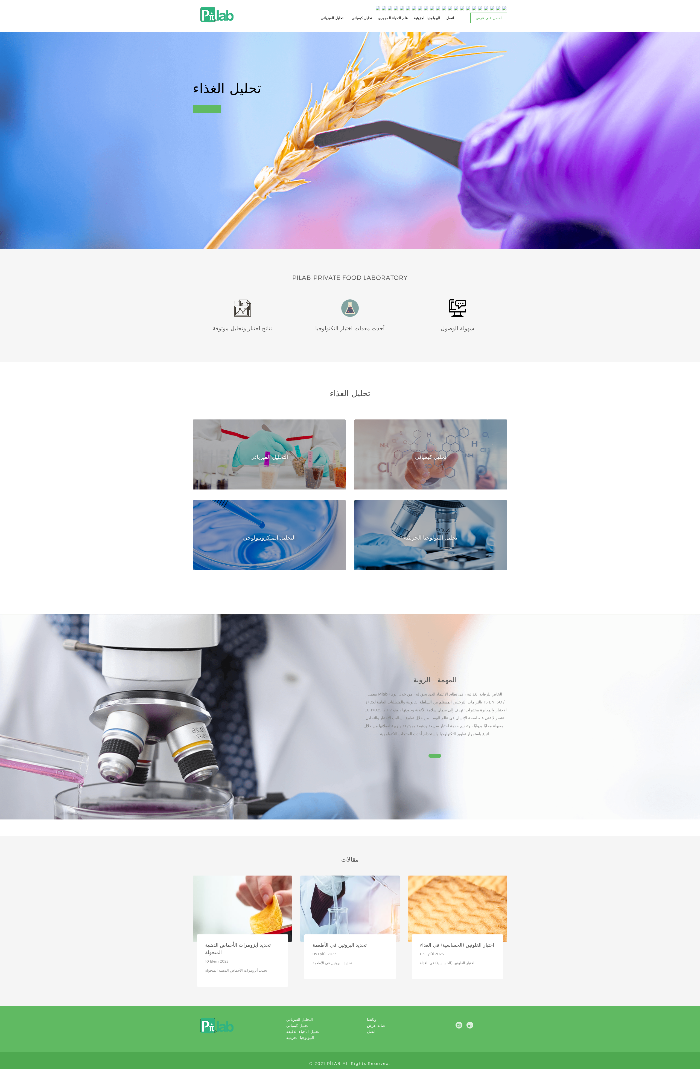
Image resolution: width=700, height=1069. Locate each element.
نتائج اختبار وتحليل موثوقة (242, 328)
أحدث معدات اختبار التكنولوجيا (350, 328)
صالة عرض (376, 1025)
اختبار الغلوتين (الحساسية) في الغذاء (457, 945)
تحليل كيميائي (362, 18)
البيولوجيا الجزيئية (427, 18)
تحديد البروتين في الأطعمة (340, 945)
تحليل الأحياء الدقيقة (302, 1031)
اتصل (450, 18)
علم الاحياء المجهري (393, 18)
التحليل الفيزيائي (333, 18)
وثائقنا (371, 1019)
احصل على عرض (489, 18)
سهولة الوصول (457, 328)
